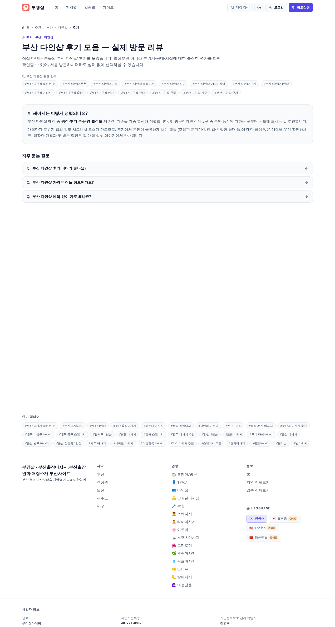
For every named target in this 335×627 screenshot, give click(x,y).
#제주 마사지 (97, 443)
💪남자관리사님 (185, 497)
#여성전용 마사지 (152, 443)
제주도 (102, 497)
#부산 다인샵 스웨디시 (139, 84)
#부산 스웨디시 (73, 426)
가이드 (108, 7)
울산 (100, 490)
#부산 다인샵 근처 (244, 84)
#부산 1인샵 (98, 426)
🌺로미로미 (182, 545)
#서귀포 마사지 (123, 443)
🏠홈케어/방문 (184, 474)
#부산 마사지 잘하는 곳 (40, 426)
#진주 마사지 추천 (183, 434)
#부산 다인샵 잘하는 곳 (40, 84)
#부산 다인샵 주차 (226, 92)
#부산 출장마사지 (124, 426)
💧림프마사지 (184, 561)
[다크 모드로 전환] (259, 7)
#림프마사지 (260, 443)
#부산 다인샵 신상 (133, 92)
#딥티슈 (281, 443)
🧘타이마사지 (184, 521)
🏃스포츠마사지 (185, 537)
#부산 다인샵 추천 (74, 84)
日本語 (284, 518)
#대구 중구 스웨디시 (72, 434)
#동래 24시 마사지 (261, 426)
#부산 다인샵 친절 (164, 92)
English (262, 528)
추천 (38, 28)
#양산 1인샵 (210, 434)
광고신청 (303, 7)
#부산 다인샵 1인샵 (276, 84)
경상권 (102, 482)
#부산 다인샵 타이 (173, 84)
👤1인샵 (179, 482)
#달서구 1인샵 (102, 434)
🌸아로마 (180, 529)
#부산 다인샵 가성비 (38, 92)
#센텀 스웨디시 (181, 426)
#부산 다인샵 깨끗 (195, 92)
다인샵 (62, 28)
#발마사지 (300, 443)
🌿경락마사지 (184, 553)
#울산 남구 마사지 (37, 443)
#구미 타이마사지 (261, 434)
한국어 (256, 518)
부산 (49, 28)
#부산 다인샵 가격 (105, 84)
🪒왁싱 (178, 505)
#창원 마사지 (127, 434)
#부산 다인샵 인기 (102, 92)
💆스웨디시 (182, 513)
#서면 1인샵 (234, 426)
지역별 (71, 7)
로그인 (279, 7)
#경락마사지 (237, 443)
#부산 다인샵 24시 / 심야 (209, 84)
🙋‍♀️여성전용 (182, 584)
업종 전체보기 (258, 490)
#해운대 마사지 (154, 426)
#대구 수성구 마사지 (38, 434)
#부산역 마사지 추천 (293, 426)
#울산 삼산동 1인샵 (68, 443)
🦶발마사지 (182, 576)
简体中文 (263, 537)
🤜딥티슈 (180, 568)
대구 (100, 505)
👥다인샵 (180, 490)
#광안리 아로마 (208, 426)
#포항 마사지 (233, 434)
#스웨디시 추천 (211, 443)
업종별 (89, 7)
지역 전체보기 (258, 482)
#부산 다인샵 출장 (71, 92)
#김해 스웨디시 (154, 434)
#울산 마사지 (288, 434)
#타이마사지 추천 (182, 443)
